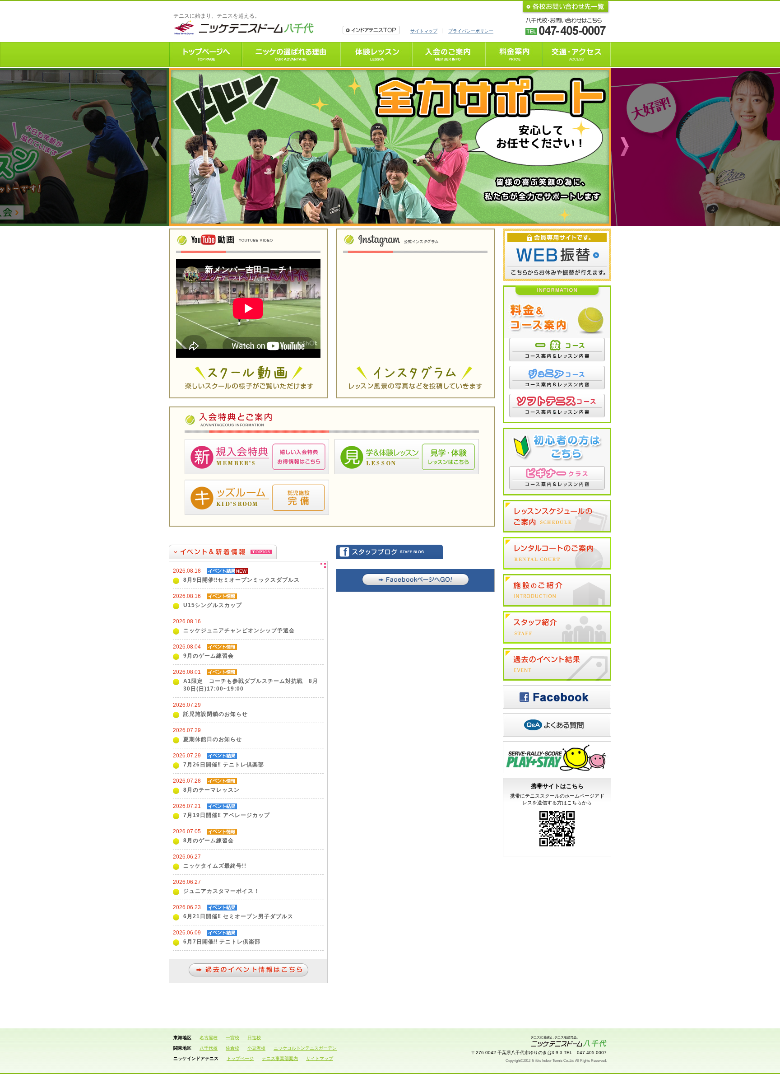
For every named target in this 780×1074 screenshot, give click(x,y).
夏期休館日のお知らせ (212, 739)
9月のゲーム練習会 (208, 656)
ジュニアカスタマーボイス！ (221, 891)
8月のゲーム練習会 (208, 840)
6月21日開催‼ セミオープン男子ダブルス (238, 916)
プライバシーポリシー (470, 30)
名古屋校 (209, 1037)
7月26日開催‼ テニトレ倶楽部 (223, 764)
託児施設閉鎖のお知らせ (215, 714)
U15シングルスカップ (212, 605)
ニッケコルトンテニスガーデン (305, 1048)
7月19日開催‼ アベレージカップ (226, 815)
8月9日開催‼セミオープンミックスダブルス (241, 580)
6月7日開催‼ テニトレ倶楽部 (221, 942)
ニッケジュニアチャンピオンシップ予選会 (239, 630)
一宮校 (232, 1037)
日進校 (254, 1037)
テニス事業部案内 (280, 1058)
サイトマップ (423, 30)
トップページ (240, 1058)
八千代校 (209, 1048)
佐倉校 (232, 1048)
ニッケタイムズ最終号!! (214, 866)
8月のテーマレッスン (211, 790)
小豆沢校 (256, 1048)
